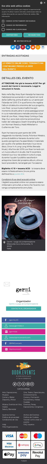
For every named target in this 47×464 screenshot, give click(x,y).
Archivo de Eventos (31, 415)
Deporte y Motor (9, 400)
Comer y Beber (8, 397)
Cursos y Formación (31, 397)
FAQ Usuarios (29, 424)
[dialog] (23, 22)
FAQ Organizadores (10, 427)
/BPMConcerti (15, 343)
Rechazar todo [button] (34, 35)
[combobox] (41, 3)
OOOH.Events (26, 376)
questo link (19, 174)
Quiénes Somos (8, 415)
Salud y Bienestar (9, 409)
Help (4, 424)
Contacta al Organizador (23, 308)
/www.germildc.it (16, 326)
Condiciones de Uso (10, 420)
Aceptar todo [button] (12, 35)
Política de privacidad (10, 417)
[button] (23, 41)
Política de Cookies (31, 417)
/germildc (13, 332)
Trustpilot (24, 461)
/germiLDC (14, 320)
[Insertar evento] (37, 47)
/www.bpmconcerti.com (19, 337)
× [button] (44, 3)
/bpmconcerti (15, 349)
